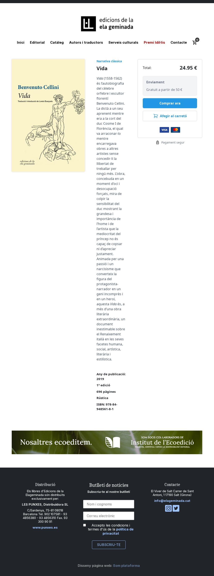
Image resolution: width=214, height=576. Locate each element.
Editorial (37, 42)
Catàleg (57, 42)
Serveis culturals (123, 42)
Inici (20, 42)
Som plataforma (109, 565)
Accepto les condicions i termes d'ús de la (111, 529)
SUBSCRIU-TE (109, 545)
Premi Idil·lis (154, 42)
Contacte (179, 42)
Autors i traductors (86, 42)
